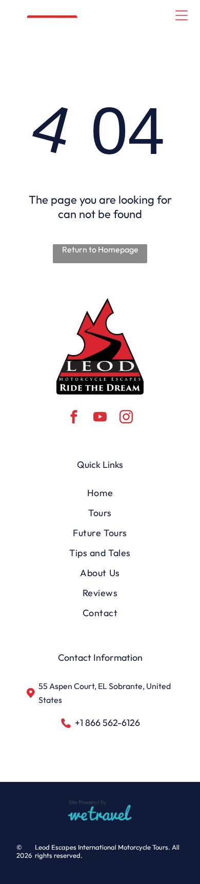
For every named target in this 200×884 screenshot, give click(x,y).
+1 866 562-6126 (107, 723)
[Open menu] (181, 15)
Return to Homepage (100, 249)
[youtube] (100, 418)
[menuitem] (100, 493)
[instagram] (126, 418)
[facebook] (74, 418)
